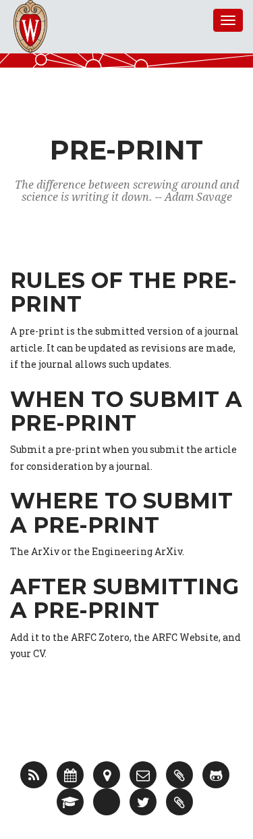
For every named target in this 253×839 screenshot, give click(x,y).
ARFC (89, 20)
